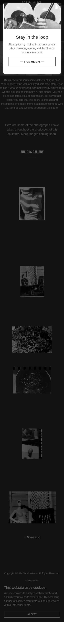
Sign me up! (32, 61)
